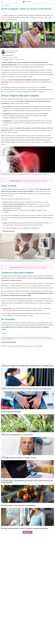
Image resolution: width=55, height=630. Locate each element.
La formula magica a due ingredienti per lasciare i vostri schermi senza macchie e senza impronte (27, 481)
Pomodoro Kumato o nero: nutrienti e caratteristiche (18, 505)
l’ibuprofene (26, 285)
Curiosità (3, 387)
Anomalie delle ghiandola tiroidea (13, 228)
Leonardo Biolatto (10, 52)
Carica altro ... (27, 532)
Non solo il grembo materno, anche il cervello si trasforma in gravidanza (24, 528)
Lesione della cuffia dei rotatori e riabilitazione (34, 180)
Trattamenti (7, 5)
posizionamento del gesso (42, 204)
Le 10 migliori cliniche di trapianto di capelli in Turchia (18, 458)
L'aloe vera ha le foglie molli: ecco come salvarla (17, 435)
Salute (2, 5)
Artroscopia (6, 313)
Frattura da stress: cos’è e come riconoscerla (34, 267)
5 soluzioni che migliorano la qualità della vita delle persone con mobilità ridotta (27, 366)
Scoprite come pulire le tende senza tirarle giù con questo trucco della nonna (26, 389)
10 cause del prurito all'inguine (11, 412)
